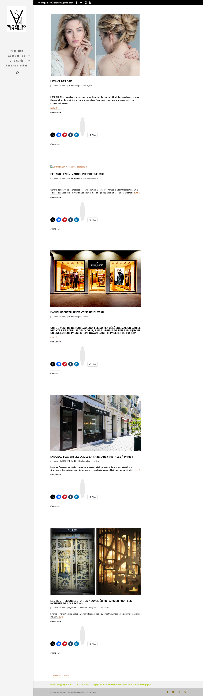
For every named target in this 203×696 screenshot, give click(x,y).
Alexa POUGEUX (60, 86)
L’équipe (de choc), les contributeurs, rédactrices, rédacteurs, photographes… (122, 685)
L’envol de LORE (61, 81)
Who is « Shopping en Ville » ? (62, 685)
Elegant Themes (66, 692)
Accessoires (16, 56)
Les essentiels (93, 461)
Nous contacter (16, 66)
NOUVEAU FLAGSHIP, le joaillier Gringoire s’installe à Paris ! (91, 456)
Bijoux (89, 86)
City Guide (17, 61)
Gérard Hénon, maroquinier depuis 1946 (77, 174)
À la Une (82, 86)
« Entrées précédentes (59, 675)
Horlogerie (92, 608)
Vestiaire (16, 51)
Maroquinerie (92, 178)
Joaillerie (82, 461)
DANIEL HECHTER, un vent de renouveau (77, 312)
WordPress (91, 692)
